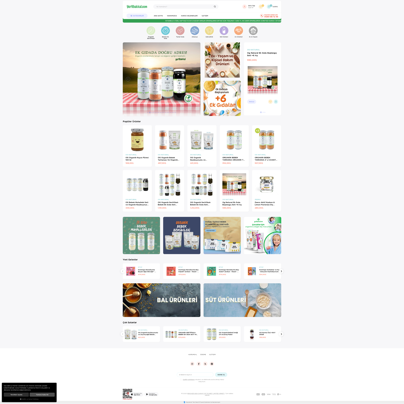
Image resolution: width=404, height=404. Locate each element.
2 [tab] (149, 112)
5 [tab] (155, 112)
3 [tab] (151, 112)
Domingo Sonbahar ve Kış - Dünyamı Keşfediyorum (269, 271)
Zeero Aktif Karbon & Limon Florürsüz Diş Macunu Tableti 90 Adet (266, 203)
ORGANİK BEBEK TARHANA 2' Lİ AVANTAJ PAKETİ (266, 158)
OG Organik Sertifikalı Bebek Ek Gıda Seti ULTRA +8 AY (200, 203)
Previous (123, 271)
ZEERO (257, 199)
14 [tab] (170, 112)
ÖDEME (203, 354)
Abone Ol (221, 375)
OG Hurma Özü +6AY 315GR (267, 333)
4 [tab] (153, 112)
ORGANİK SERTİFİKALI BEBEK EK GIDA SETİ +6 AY (187, 333)
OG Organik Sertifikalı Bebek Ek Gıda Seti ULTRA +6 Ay (168, 203)
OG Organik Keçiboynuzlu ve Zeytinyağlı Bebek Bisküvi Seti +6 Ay (198, 158)
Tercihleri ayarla (16, 395)
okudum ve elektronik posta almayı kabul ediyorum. (203, 380)
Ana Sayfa (158, 16)
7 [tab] (158, 112)
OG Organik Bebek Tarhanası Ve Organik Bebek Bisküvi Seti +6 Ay (169, 158)
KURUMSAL (192, 354)
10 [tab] (163, 112)
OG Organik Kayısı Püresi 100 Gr (137, 158)
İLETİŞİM (212, 354)
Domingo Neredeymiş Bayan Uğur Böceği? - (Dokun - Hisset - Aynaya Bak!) (147, 271)
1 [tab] (147, 112)
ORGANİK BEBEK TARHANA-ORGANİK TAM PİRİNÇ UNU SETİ (234, 158)
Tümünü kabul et (42, 395)
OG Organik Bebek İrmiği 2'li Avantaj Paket (228, 333)
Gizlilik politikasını (189, 379)
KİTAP (140, 267)
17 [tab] (175, 112)
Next (281, 271)
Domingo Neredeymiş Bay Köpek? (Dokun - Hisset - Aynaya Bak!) (188, 271)
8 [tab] (160, 112)
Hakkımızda (172, 16)
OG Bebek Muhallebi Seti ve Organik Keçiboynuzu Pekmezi (137, 203)
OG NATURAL (253, 50)
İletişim (205, 16)
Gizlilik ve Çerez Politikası (30, 399)
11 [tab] (165, 112)
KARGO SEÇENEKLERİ (189, 16)
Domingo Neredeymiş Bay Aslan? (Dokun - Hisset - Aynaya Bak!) (229, 271)
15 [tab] (172, 112)
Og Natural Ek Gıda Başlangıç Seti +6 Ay (262, 54)
